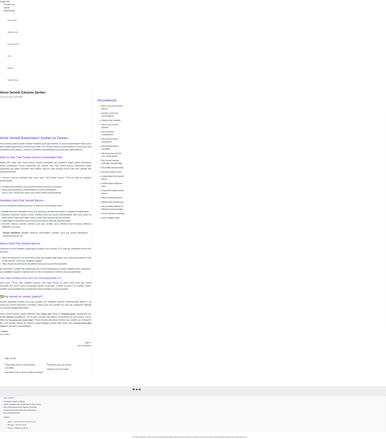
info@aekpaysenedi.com (21, 428)
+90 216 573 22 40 (19, 422)
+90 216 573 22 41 (30, 422)
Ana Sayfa (12, 20)
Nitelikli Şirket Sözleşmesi (112, 202)
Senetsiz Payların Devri (111, 172)
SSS (9, 56)
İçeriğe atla (4, 1)
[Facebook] (133, 390)
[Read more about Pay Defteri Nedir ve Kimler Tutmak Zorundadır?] (24, 368)
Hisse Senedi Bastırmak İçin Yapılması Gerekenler (20, 407)
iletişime (10, 317)
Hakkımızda (13, 32)
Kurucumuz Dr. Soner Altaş (20, 320)
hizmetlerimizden (68, 314)
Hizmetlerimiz (13, 44)
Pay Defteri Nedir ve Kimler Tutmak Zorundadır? (24, 372)
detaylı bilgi (46, 314)
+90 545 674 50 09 (20, 425)
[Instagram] (140, 390)
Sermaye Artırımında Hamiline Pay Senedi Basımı (20, 410)
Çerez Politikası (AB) (110, 218)
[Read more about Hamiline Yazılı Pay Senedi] (59, 365)
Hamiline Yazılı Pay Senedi (58, 369)
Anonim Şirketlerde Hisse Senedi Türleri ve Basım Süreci (22, 404)
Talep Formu (13, 80)
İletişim (10, 68)
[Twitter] (137, 390)
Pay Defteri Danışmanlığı (112, 168)
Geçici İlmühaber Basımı (112, 198)
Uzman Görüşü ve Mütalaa (113, 213)
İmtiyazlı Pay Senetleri (111, 120)
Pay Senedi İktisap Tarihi (12, 413)
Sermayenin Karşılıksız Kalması (14, 401)
